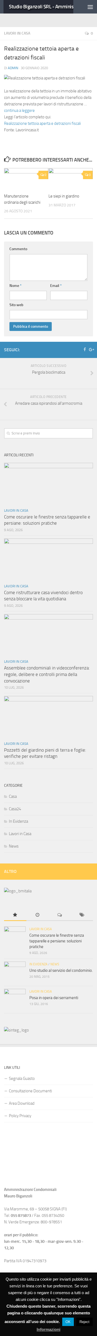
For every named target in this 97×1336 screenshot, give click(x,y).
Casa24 (15, 808)
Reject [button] (84, 1322)
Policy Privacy (20, 1115)
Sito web (16, 305)
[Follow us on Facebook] (85, 349)
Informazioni (48, 1329)
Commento (18, 249)
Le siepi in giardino (63, 196)
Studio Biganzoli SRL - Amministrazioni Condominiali (46, 7)
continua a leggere (19, 110)
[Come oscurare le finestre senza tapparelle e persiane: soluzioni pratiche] (48, 484)
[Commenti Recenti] (59, 915)
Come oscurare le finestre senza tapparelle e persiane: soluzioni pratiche (56, 941)
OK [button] (68, 1322)
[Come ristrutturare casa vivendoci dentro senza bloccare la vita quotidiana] (48, 559)
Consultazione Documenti (30, 1091)
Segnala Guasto (22, 1078)
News (14, 846)
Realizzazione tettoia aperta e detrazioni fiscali (42, 123)
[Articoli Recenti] (37, 915)
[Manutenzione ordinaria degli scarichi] (26, 178)
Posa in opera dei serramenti (53, 997)
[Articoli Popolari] (15, 915)
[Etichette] (82, 915)
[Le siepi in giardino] (70, 178)
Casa (13, 796)
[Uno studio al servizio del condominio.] (15, 972)
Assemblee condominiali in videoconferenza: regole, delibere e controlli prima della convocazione (47, 674)
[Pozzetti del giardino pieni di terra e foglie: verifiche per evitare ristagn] (48, 717)
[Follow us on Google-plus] (91, 349)
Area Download (21, 1103)
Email (56, 285)
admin (13, 68)
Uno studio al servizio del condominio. (61, 970)
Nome (15, 285)
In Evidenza (18, 821)
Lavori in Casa (17, 33)
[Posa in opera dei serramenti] (15, 999)
